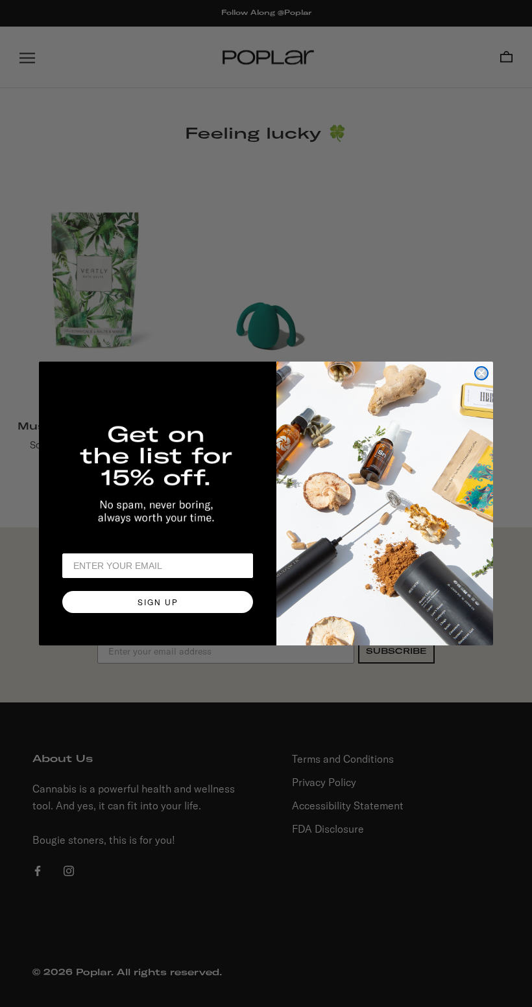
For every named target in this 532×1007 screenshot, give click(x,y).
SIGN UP (158, 601)
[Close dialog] (481, 373)
